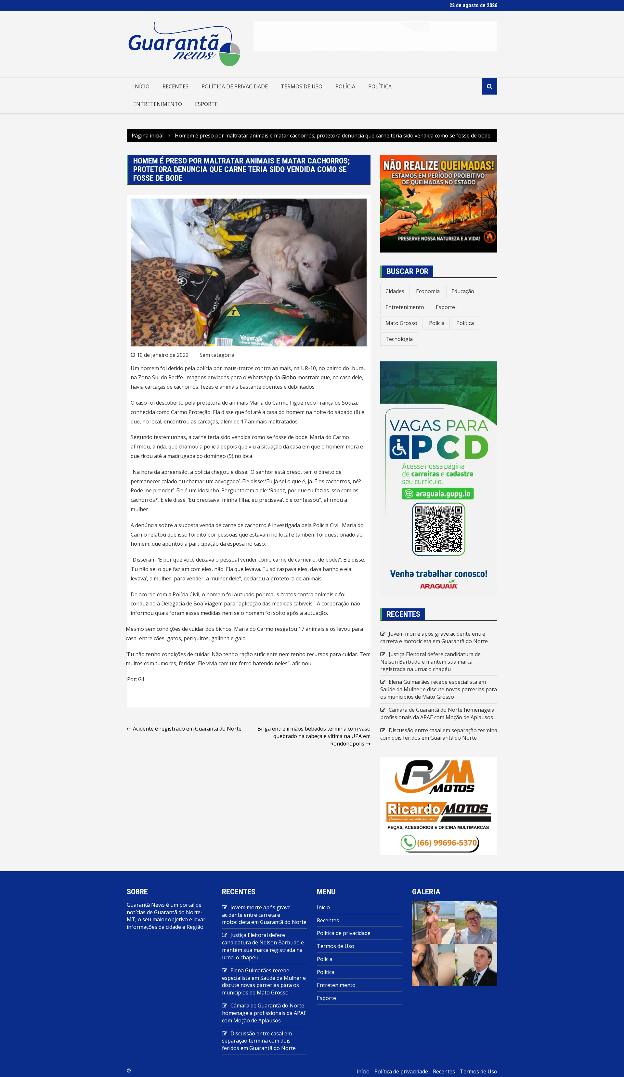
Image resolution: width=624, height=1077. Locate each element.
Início (141, 86)
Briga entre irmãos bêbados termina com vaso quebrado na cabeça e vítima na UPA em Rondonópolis (313, 736)
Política (380, 86)
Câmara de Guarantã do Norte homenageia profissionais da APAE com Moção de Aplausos (437, 713)
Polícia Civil (326, 525)
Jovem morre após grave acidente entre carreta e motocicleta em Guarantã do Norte (434, 637)
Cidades (394, 291)
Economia (428, 291)
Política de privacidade (235, 86)
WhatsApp (260, 377)
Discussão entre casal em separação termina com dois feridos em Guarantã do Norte (438, 734)
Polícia (345, 86)
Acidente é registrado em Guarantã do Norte (187, 728)
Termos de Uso (301, 86)
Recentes (175, 86)
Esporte (206, 104)
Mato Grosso (401, 323)
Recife (175, 377)
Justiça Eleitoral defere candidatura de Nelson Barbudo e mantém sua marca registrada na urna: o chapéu (430, 662)
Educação (462, 291)
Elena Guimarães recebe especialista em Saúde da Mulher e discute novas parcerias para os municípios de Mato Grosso (438, 689)
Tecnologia (399, 339)
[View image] (433, 922)
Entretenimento (157, 104)
